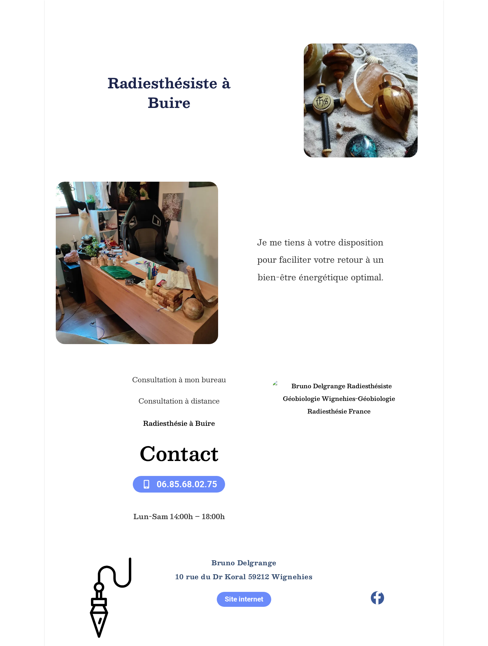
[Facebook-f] (377, 597)
